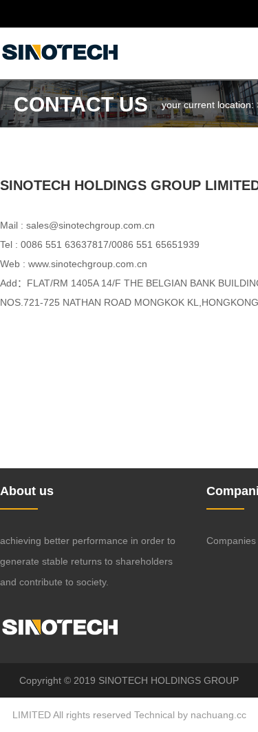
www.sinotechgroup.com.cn (87, 263)
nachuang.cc (218, 714)
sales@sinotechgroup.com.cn (90, 225)
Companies (231, 540)
